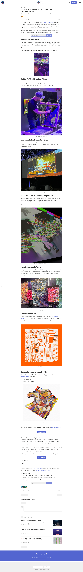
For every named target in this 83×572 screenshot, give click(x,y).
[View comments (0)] (26, 20)
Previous (25, 494)
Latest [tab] (25, 517)
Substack (36, 569)
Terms (42, 563)
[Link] (19, 39)
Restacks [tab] (28, 503)
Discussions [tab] (29, 517)
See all (23, 547)
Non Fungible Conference (47, 22)
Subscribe (74, 2)
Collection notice (47, 563)
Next (58, 494)
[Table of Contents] (1, 286)
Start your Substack (38, 566)
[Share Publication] (69, 2)
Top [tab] (22, 517)
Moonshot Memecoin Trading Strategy (31, 520)
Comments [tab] (24, 503)
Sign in (79, 2)
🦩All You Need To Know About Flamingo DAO (33, 529)
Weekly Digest (24, 7)
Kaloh (29, 524)
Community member (26, 375)
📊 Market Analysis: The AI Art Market (31, 538)
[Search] (66, 2)
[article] (41, 523)
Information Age (25, 376)
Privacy (39, 563)
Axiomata (31, 320)
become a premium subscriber (43, 470)
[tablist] (26, 503)
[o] (41, 64)
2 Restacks (32, 486)
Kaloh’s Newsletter (37, 469)
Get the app (47, 566)
